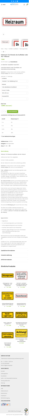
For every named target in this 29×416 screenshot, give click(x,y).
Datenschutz (4, 393)
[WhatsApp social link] (15, 1)
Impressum (3, 395)
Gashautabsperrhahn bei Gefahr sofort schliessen (7, 304)
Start (2, 48)
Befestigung (10, 204)
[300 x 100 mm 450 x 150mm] (14, 93)
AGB (2, 388)
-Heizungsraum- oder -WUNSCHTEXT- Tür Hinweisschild (7, 284)
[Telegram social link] (17, 1)
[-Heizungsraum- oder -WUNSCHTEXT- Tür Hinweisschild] (7, 275)
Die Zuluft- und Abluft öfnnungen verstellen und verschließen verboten (21, 284)
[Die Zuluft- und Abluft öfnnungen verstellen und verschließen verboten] (21, 275)
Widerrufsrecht (4, 391)
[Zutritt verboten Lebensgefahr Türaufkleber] (7, 335)
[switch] (26, 414)
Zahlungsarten (4, 373)
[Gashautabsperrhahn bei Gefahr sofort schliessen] (7, 295)
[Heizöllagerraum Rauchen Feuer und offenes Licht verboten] (21, 315)
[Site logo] (14, 4)
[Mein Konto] (24, 4)
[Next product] (5, 52)
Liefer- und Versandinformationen (9, 378)
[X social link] (12, 1)
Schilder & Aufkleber (13, 48)
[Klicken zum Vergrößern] (3, 34)
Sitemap (3, 383)
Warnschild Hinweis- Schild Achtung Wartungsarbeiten (21, 340)
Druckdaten (4, 376)
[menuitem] (14, 371)
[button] (2, 22)
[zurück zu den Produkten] (3, 52)
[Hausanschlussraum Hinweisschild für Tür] (21, 295)
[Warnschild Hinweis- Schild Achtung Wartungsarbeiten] (21, 333)
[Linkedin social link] (14, 1)
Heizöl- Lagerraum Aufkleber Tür (8, 323)
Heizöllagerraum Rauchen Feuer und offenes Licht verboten (21, 324)
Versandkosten (13, 62)
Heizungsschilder (24, 48)
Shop (6, 48)
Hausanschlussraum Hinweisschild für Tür (21, 304)
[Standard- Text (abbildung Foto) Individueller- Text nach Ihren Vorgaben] (14, 81)
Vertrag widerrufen (5, 380)
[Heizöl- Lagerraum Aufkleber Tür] (7, 315)
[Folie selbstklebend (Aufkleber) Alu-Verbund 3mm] (14, 87)
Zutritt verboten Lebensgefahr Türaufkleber (7, 344)
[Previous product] (2, 52)
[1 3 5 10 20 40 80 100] (14, 98)
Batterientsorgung (5, 398)
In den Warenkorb (12, 111)
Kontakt (3, 371)
